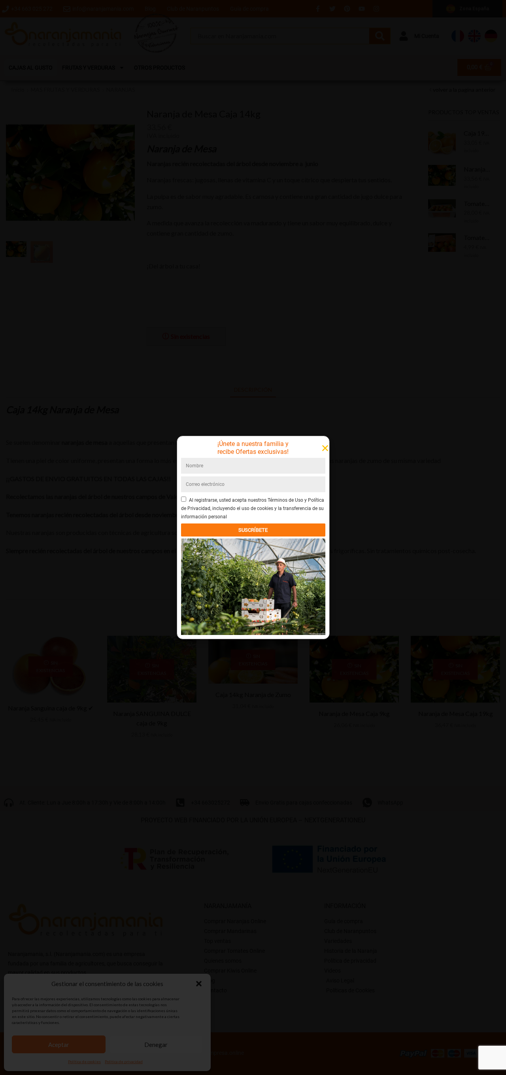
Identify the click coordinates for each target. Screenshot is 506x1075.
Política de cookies (84, 1061)
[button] (199, 984)
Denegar (156, 1044)
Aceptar (58, 1044)
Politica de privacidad (124, 1061)
